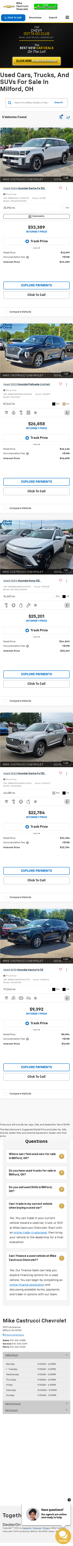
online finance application (27, 1285)
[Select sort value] (67, 117)
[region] (36, 257)
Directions (35, 18)
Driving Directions (14, 1335)
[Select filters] (61, 117)
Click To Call (36, 295)
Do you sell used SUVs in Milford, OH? (30, 1189)
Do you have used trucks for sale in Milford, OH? (32, 1172)
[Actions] (66, 188)
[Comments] (67, 412)
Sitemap (37, 1528)
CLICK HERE (36, 61)
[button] (13, 17)
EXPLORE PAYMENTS (36, 285)
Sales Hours (11, 1355)
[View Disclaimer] (36, 412)
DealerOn (27, 1528)
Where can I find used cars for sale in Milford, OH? (32, 1156)
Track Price (39, 241)
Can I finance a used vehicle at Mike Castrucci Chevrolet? (32, 1258)
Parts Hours (11, 1410)
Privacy (46, 1528)
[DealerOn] (12, 1524)
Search (58, 102)
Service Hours (13, 1404)
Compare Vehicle (20, 312)
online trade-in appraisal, (30, 1232)
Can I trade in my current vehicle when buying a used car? (30, 1206)
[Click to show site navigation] (67, 17)
